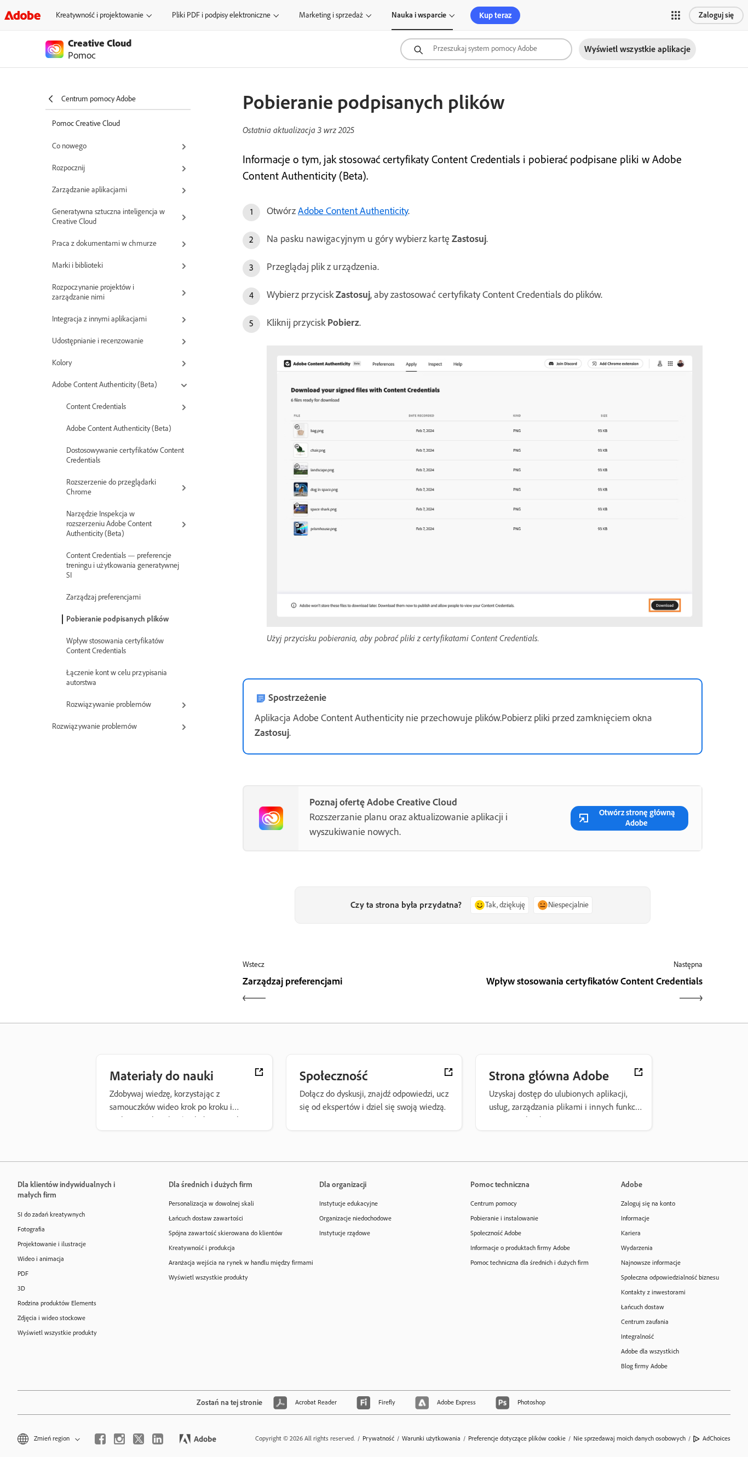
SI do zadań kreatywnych (51, 1214)
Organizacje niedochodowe (355, 1218)
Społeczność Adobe (495, 1233)
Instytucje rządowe (344, 1233)
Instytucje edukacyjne (348, 1203)
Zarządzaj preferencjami (103, 597)
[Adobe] (22, 15)
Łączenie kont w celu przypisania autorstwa (116, 677)
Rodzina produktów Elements (57, 1303)
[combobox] (486, 49)
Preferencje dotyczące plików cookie (517, 1438)
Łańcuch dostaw (642, 1307)
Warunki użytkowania (431, 1438)
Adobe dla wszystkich (650, 1351)
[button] (675, 15)
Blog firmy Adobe (644, 1366)
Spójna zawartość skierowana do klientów (226, 1233)
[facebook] (100, 1438)
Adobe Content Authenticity (353, 211)
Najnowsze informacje (651, 1262)
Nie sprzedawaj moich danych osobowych (629, 1438)
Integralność (637, 1336)
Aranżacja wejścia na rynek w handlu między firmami (228, 1262)
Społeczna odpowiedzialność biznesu (670, 1277)
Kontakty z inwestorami (653, 1292)
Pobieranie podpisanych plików (117, 619)
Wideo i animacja (41, 1259)
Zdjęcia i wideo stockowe (51, 1318)
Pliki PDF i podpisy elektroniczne (221, 15)
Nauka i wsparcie (419, 15)
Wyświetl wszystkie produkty (57, 1333)
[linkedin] (157, 1438)
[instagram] (119, 1438)
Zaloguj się (716, 15)
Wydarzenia (637, 1248)
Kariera (631, 1233)
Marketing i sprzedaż (331, 15)
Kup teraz (495, 15)
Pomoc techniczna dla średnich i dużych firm (529, 1262)
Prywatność (378, 1438)
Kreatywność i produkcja (202, 1248)
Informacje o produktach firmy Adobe (520, 1248)
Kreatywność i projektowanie (99, 15)
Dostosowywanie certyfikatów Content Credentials (125, 455)
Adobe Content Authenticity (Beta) (118, 428)
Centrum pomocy (493, 1203)
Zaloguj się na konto (648, 1203)
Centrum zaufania (645, 1322)
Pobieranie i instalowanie (504, 1218)
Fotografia (31, 1229)
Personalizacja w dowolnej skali (211, 1203)
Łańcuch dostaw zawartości (206, 1218)
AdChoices (716, 1438)
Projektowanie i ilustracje (52, 1244)
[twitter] (138, 1438)
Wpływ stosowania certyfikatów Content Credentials (115, 645)
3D (21, 1288)
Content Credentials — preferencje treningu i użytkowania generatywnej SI (122, 565)
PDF (23, 1273)
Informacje (635, 1218)
